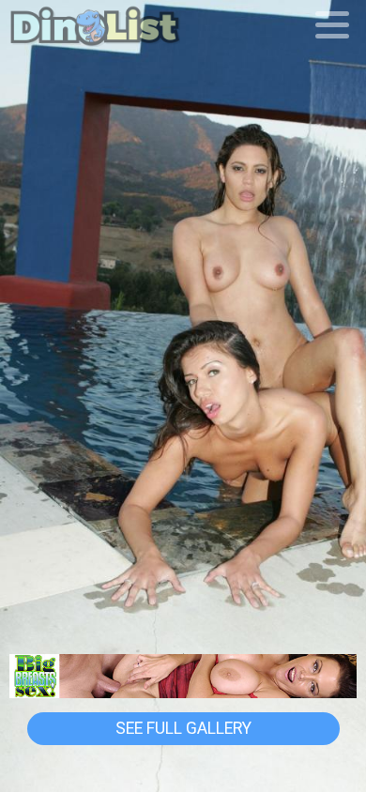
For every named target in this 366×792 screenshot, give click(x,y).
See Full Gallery (183, 728)
